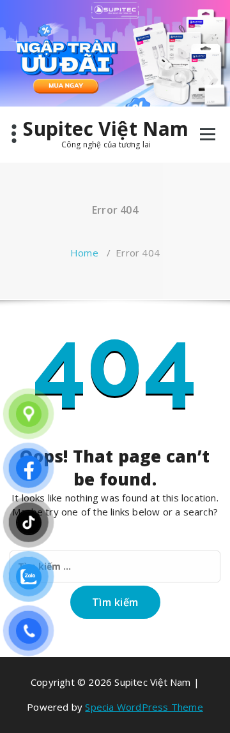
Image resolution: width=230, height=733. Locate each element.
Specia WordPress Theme (144, 706)
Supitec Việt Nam (105, 128)
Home (84, 252)
